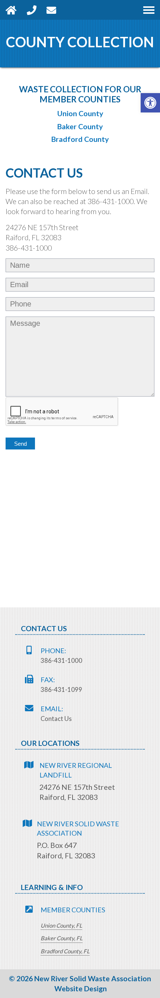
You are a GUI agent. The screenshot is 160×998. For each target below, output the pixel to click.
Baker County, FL (62, 938)
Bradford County (80, 139)
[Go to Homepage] (16, 10)
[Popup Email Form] (56, 10)
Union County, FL (61, 926)
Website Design (80, 988)
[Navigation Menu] (148, 10)
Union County (80, 113)
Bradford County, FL (65, 951)
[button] (150, 102)
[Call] (37, 10)
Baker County (80, 126)
